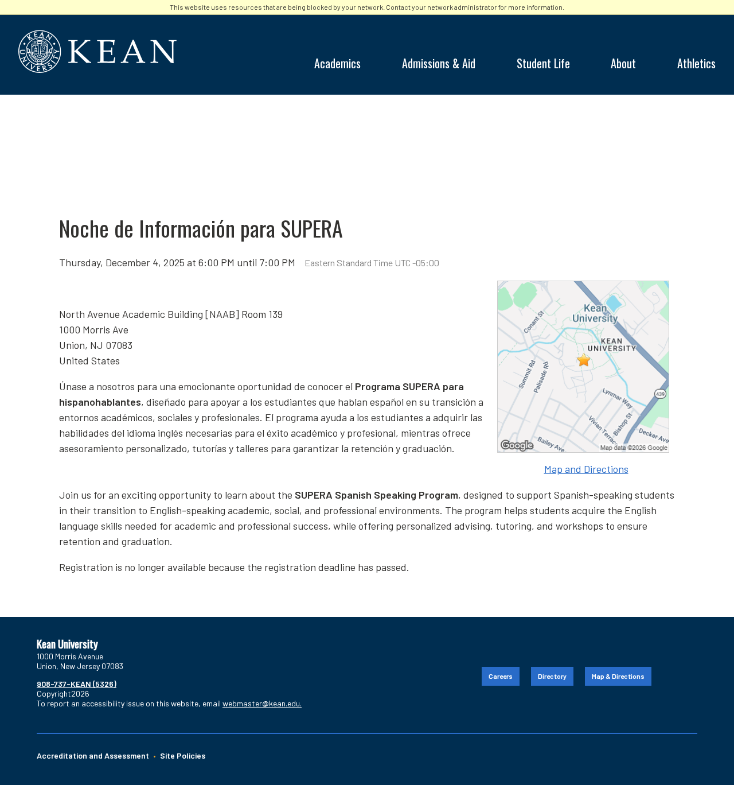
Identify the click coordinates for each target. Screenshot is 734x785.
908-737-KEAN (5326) (76, 684)
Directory (552, 676)
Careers (501, 676)
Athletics (696, 63)
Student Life (543, 63)
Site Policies (182, 755)
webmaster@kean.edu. (262, 703)
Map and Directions (586, 469)
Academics (337, 63)
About (623, 63)
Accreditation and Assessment (93, 755)
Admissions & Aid (438, 63)
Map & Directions (618, 676)
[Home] (364, 51)
